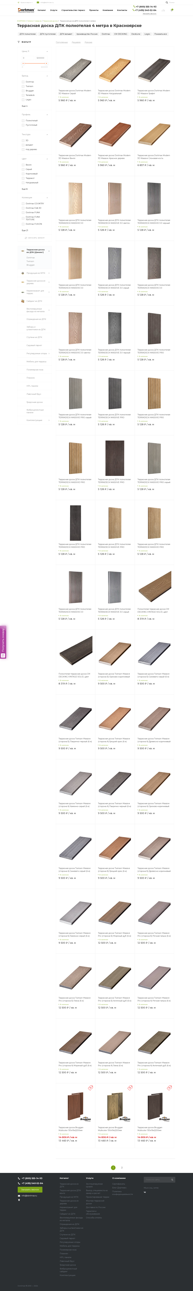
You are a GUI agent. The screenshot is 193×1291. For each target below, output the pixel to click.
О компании (119, 1178)
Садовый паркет (67, 1238)
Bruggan (31, 265)
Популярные (62, 42)
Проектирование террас (97, 1197)
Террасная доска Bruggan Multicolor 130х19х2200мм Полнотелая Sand (110, 1130)
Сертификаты (118, 1184)
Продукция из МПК (69, 1197)
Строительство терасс (73, 10)
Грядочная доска (68, 1265)
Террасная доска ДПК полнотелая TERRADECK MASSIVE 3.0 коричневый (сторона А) (75, 612)
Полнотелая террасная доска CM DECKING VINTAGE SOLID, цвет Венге (74, 677)
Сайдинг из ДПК (67, 1214)
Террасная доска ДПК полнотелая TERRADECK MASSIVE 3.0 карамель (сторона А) (75, 288)
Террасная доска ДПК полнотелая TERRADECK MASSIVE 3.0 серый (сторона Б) (114, 288)
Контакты (122, 10)
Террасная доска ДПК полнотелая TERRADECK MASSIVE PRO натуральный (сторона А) (75, 482)
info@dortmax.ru (47, 2)
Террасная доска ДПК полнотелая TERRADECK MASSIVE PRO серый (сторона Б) (153, 482)
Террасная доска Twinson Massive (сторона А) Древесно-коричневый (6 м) (154, 741)
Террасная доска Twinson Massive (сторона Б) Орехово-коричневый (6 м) (114, 677)
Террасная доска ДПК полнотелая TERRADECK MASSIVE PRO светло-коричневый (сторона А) (153, 417)
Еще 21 (25, 230)
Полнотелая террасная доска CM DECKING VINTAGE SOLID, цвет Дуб (153, 612)
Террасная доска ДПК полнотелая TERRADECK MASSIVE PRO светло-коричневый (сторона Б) (114, 547)
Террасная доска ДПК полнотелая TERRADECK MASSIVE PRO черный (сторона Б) (75, 547)
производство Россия (87, 34)
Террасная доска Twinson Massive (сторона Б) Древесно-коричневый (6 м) (154, 871)
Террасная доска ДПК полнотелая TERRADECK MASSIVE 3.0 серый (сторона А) (114, 612)
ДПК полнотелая (28, 34)
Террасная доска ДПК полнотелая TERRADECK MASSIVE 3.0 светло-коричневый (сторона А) (114, 223)
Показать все (160, 34)
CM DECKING (120, 34)
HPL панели (65, 1257)
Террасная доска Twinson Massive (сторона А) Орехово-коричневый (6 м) (153, 806)
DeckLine (135, 34)
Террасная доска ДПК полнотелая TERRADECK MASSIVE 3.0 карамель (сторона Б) (75, 223)
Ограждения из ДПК (69, 1224)
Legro (147, 34)
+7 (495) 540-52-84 (145, 10)
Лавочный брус (67, 1261)
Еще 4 (24, 106)
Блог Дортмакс (119, 1188)
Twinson (30, 261)
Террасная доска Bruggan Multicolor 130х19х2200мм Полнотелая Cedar (71, 1130)
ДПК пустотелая (48, 34)
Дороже (88, 42)
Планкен (64, 1253)
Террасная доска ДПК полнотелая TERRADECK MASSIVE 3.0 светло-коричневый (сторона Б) (75, 353)
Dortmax (106, 34)
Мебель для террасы (70, 1246)
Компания (108, 10)
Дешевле (76, 42)
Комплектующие (67, 1275)
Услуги (53, 10)
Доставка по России (95, 1207)
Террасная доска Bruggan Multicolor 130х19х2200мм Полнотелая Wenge (149, 1130)
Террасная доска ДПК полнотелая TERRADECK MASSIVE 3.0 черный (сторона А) (153, 223)
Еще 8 (25, 189)
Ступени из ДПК (67, 1234)
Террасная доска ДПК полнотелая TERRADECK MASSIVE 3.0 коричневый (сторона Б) (153, 288)
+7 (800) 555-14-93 (146, 6)
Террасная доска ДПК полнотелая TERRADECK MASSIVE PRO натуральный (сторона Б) (153, 547)
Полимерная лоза (68, 1250)
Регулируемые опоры (70, 1242)
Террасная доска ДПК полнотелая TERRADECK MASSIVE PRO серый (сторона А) (75, 417)
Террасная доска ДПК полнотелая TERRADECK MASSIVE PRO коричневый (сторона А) (153, 353)
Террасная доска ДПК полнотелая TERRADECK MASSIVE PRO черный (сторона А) (114, 417)
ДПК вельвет (66, 34)
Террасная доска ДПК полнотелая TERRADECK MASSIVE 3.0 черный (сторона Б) (114, 353)
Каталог (42, 10)
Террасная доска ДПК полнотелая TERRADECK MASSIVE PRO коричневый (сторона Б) (114, 482)
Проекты (93, 10)
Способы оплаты (94, 1218)
